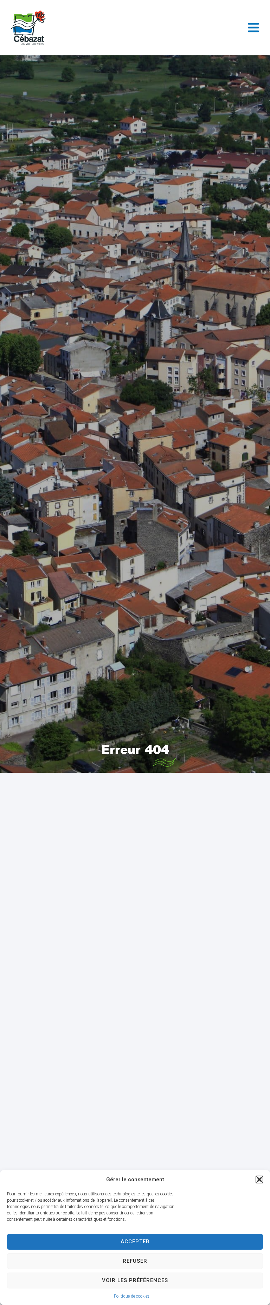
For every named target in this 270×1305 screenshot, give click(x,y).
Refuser (135, 1261)
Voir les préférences (135, 1280)
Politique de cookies (131, 1296)
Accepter (135, 1241)
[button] (259, 1179)
